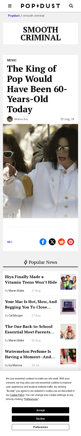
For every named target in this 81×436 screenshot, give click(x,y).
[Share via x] (52, 241)
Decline (40, 418)
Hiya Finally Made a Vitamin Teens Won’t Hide (31, 279)
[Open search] (71, 6)
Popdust (14, 15)
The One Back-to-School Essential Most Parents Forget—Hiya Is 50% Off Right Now (28, 330)
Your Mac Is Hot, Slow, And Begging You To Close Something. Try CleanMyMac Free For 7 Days (31, 305)
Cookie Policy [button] (17, 395)
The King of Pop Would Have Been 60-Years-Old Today (37, 88)
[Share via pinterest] (70, 241)
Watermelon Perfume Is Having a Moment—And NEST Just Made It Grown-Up (30, 354)
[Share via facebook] (43, 241)
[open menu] (10, 6)
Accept (40, 410)
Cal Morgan (16, 315)
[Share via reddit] (61, 241)
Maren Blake (16, 290)
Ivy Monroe (15, 365)
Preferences (40, 427)
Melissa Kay (21, 119)
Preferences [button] (31, 399)
